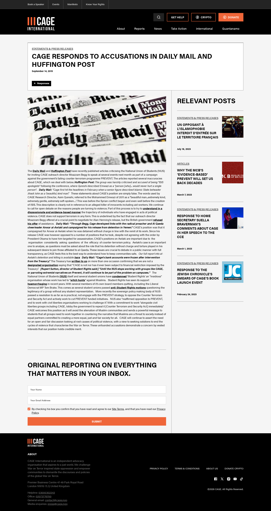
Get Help (177, 17)
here (77, 257)
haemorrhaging (37, 284)
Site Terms (118, 409)
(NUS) (63, 276)
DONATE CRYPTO (234, 468)
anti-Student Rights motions (128, 287)
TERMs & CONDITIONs (187, 468)
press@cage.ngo (57, 504)
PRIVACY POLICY (159, 468)
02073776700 (43, 496)
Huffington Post (61, 171)
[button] (121, 30)
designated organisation (43, 265)
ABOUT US (212, 468)
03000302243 (47, 492)
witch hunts (77, 280)
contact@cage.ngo (56, 500)
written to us (79, 261)
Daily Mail (39, 171)
